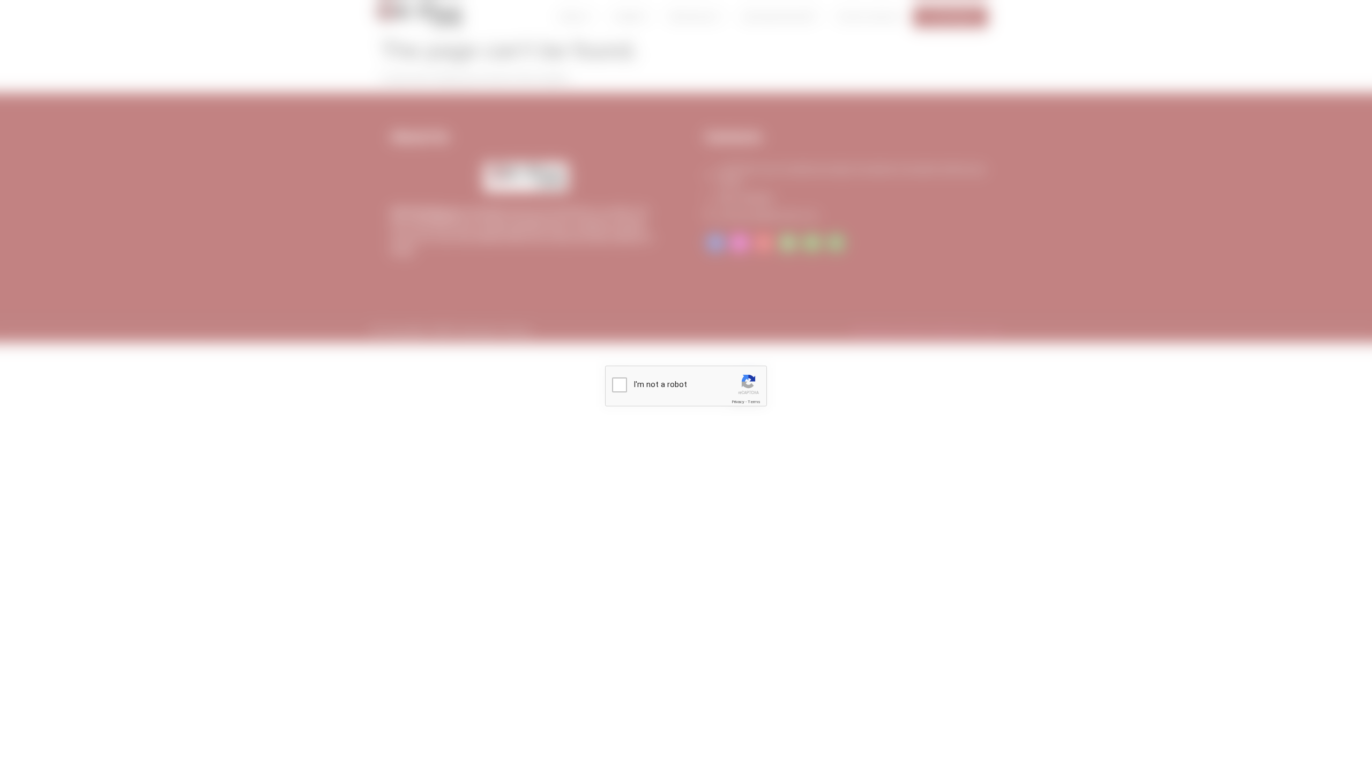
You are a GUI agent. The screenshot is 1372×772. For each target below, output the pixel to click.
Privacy (738, 401)
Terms (754, 401)
